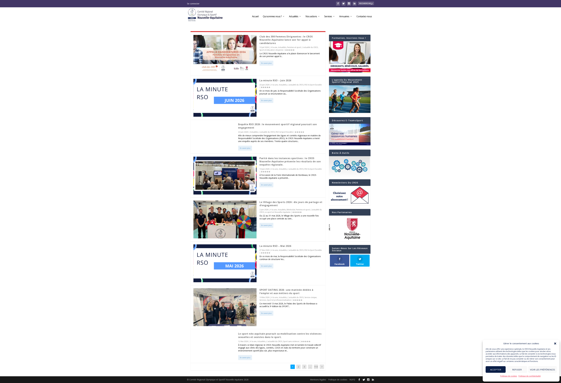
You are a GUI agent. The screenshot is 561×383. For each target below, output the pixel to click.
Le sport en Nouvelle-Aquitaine (277, 212)
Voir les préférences (542, 369)
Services (328, 16)
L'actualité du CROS (310, 47)
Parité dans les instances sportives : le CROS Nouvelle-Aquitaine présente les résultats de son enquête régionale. (290, 161)
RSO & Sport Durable (313, 85)
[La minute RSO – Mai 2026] (225, 263)
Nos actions (311, 16)
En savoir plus (266, 63)
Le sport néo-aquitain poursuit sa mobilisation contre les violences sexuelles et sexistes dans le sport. (280, 335)
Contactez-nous (364, 16)
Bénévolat (291, 209)
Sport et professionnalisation (279, 300)
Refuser (517, 369)
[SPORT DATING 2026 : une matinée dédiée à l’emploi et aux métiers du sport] (225, 307)
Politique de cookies (508, 376)
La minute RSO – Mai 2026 (275, 246)
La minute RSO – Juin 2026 (275, 80)
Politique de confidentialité (529, 376)
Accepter (495, 369)
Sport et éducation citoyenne (271, 50)
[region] (349, 228)
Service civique (310, 297)
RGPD (352, 379)
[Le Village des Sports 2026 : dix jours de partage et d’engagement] (225, 219)
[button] (555, 343)
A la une (274, 47)
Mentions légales (318, 379)
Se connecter (193, 3)
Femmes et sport (294, 47)
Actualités (293, 16)
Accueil (255, 16)
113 (316, 366)
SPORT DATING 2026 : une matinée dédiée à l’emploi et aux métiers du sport (286, 291)
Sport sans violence (291, 341)
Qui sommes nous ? (272, 16)
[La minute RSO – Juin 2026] (225, 98)
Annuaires (344, 16)
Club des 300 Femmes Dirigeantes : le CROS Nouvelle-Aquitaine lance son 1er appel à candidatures (286, 40)
